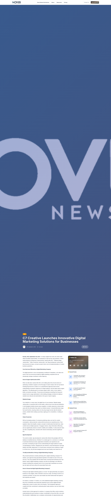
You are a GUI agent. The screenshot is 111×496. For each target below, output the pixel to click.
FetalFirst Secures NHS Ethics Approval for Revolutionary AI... (80, 402)
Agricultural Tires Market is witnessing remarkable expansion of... (79, 425)
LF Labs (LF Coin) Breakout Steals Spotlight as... (79, 388)
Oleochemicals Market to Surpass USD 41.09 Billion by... (79, 412)
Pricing (65, 2)
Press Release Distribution (43, 2)
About (53, 2)
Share (85, 346)
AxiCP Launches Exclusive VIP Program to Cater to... (80, 431)
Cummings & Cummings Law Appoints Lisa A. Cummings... (79, 382)
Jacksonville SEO (37, 382)
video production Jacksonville (36, 422)
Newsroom (59, 2)
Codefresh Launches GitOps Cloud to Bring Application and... (80, 418)
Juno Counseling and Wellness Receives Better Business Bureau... (80, 395)
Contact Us (86, 2)
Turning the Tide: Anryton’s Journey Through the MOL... (79, 376)
